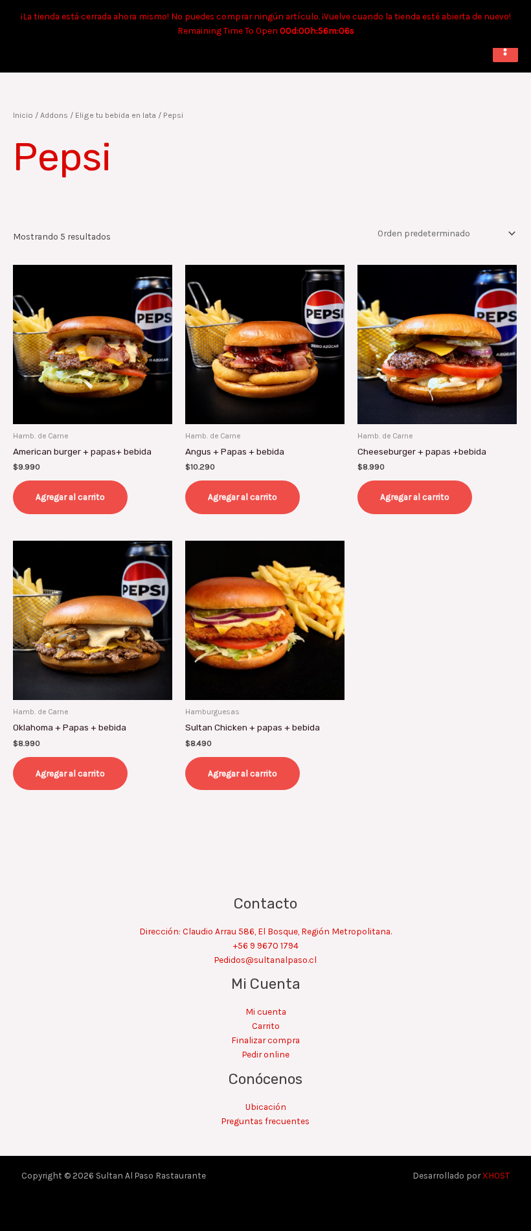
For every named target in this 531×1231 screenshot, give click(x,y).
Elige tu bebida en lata (115, 115)
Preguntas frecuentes (265, 1121)
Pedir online (265, 1054)
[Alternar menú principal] (505, 49)
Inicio (23, 115)
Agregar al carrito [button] (70, 496)
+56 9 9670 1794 (266, 945)
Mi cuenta (265, 1011)
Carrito (266, 1026)
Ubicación (265, 1106)
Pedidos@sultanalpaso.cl (265, 959)
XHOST (496, 1175)
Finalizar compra (265, 1040)
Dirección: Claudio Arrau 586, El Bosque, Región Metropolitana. (265, 931)
